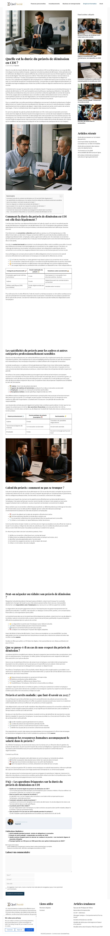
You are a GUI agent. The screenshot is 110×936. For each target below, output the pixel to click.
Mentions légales (45, 907)
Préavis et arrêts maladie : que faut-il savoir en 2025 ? (22, 208)
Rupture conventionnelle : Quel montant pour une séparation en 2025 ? (89, 58)
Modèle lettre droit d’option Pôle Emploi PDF (88, 926)
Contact (42, 910)
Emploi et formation (90, 3)
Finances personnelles (38, 3)
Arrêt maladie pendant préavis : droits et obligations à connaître (31, 833)
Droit (101, 3)
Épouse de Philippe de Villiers (83, 907)
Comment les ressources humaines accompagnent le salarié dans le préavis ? (29, 210)
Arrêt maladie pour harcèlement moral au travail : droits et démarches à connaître (29, 846)
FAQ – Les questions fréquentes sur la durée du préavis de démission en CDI (29, 211)
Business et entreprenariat (71, 3)
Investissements (54, 3)
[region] (19, 924)
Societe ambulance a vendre (82, 919)
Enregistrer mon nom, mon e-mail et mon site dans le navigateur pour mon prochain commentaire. (35, 888)
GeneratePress (65, 933)
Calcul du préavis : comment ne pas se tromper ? (20, 202)
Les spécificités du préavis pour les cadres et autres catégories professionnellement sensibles (34, 200)
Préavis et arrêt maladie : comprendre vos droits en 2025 (28, 835)
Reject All (19, 929)
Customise (10, 929)
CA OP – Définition (79, 913)
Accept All (29, 929)
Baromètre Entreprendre (81, 910)
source (18, 637)
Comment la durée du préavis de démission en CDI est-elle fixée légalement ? (29, 198)
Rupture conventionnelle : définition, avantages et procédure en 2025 (26, 848)
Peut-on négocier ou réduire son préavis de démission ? (22, 204)
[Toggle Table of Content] (60, 196)
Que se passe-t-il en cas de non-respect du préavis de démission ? (25, 206)
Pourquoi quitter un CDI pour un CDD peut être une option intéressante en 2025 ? (37, 841)
